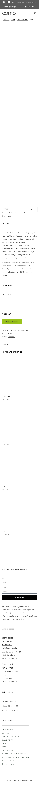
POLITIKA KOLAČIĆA (8, 760)
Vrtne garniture (22, 19)
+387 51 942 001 (7, 641)
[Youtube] (32, 6)
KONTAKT (4, 743)
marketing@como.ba (9, 648)
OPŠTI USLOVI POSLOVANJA (10, 736)
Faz (3, 441)
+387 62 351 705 (7, 668)
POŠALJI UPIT (12, 321)
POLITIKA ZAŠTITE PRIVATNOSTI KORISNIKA (15, 757)
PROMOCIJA (5, 733)
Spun (3, 531)
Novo (10, 334)
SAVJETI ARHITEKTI (8, 750)
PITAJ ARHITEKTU (7, 740)
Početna (6, 19)
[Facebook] (25, 6)
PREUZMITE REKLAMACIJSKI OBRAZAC (14, 754)
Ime (3, 579)
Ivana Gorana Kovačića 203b (12, 652)
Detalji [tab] (8, 285)
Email (4, 587)
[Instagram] (29, 6)
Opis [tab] (7, 223)
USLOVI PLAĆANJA (8, 730)
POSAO (4, 747)
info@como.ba (7, 645)
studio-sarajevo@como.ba (11, 671)
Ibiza (3, 486)
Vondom (33, 209)
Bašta (13, 19)
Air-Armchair (6, 396)
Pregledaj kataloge (10, 6)
